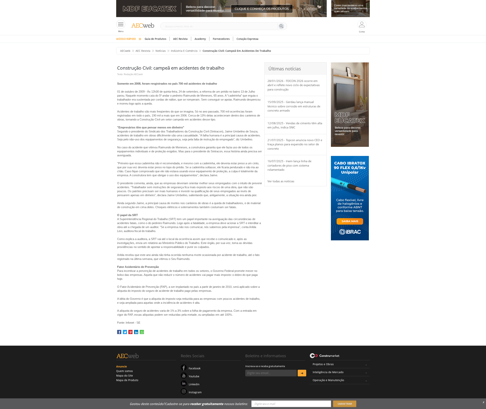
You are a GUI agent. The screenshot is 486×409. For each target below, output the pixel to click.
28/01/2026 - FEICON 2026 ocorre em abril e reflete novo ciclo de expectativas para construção (293, 85)
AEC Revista (180, 39)
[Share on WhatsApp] (142, 333)
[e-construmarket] (325, 355)
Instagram (195, 392)
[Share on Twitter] (125, 333)
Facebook (194, 368)
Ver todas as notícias (280, 181)
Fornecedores (221, 39)
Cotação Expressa (247, 39)
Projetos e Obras (323, 364)
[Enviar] (302, 373)
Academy (200, 39)
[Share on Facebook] (119, 333)
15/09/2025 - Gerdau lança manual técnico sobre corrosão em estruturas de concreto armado (293, 106)
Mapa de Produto (127, 380)
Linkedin (194, 384)
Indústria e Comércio (184, 51)
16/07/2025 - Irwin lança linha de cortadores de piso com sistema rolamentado (289, 165)
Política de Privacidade (331, 401)
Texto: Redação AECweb (130, 74)
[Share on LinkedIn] (136, 333)
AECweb (125, 51)
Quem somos (124, 371)
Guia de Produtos (155, 39)
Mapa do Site (124, 375)
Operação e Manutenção (328, 380)
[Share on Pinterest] (130, 333)
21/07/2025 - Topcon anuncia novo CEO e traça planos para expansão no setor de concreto (294, 144)
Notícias (160, 51)
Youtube (194, 376)
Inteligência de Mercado (328, 372)
